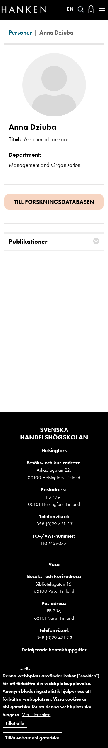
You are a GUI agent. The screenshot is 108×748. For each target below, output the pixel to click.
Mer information (36, 714)
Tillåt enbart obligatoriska (32, 738)
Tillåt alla (14, 723)
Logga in (91, 9)
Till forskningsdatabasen (54, 202)
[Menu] (101, 9)
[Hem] (23, 11)
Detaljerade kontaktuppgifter (54, 649)
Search (80, 9)
